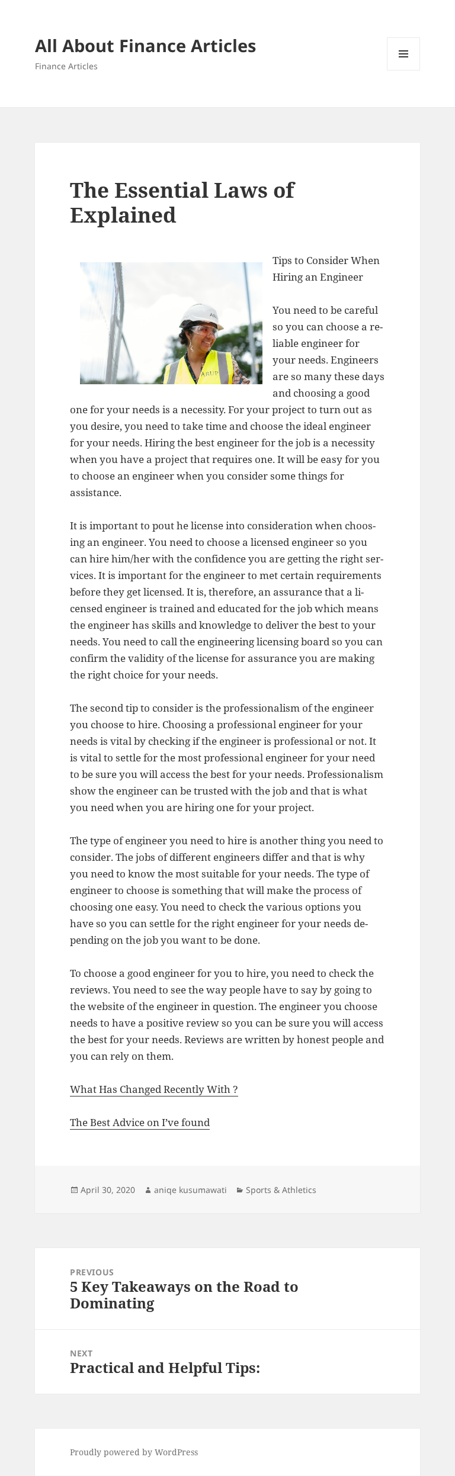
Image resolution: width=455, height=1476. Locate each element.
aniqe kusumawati (190, 1189)
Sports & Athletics (281, 1189)
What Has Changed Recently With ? (154, 1089)
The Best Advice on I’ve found (140, 1122)
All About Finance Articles (145, 45)
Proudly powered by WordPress (134, 1452)
